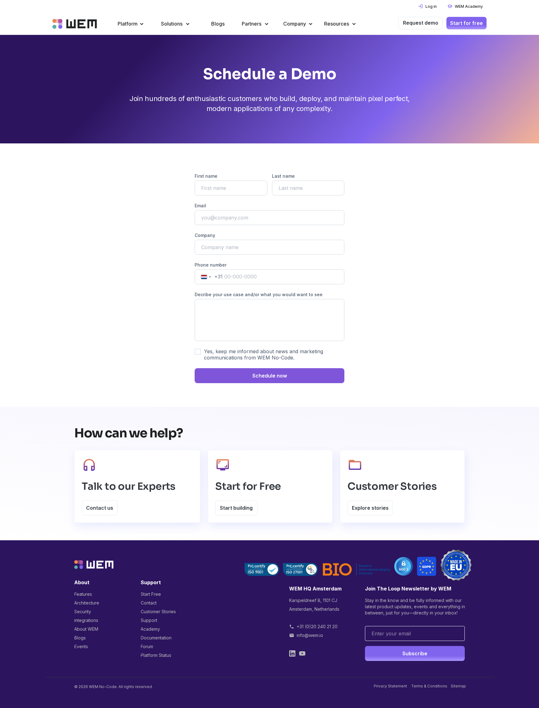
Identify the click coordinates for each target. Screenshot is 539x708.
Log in (431, 6)
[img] (74, 24)
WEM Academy (469, 6)
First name (206, 176)
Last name (283, 176)
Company (205, 235)
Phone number (210, 264)
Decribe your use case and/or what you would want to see (259, 294)
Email (200, 205)
